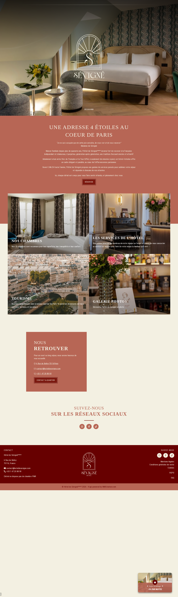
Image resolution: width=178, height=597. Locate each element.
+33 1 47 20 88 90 (43, 373)
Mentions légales (167, 461)
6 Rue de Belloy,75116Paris (47, 363)
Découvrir (89, 109)
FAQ (172, 478)
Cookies (171, 468)
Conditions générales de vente (162, 464)
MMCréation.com (109, 487)
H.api (90, 487)
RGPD (171, 473)
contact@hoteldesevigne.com (48, 368)
